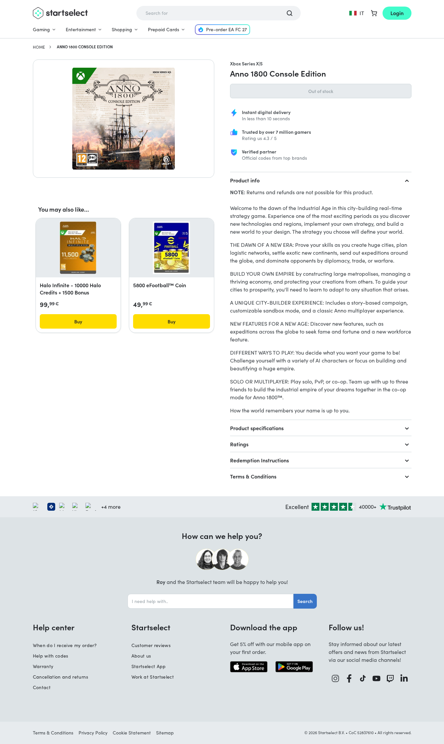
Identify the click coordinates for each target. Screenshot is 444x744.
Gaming (41, 29)
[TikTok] (363, 678)
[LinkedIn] (404, 678)
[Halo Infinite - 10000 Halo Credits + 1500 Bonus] (78, 247)
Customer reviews (151, 645)
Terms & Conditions (253, 476)
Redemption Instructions (259, 460)
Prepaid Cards (163, 29)
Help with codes (50, 656)
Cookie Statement (132, 733)
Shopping (122, 29)
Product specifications (257, 427)
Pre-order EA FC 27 (226, 29)
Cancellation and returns (60, 677)
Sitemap (165, 733)
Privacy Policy (93, 733)
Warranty (43, 666)
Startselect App (148, 666)
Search (305, 601)
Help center (54, 627)
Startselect (150, 627)
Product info (245, 180)
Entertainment (81, 29)
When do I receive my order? (65, 645)
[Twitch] (390, 678)
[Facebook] (349, 678)
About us (141, 656)
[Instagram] (335, 678)
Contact (42, 687)
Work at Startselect (152, 677)
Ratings (239, 444)
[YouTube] (377, 678)
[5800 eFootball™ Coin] (171, 247)
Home (39, 47)
